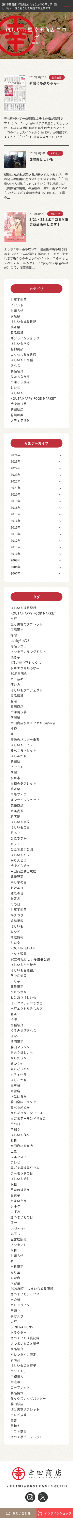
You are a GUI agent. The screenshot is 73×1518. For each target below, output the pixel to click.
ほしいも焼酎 (20, 1178)
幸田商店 (17, 706)
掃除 (14, 635)
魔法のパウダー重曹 (25, 739)
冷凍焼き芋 (19, 404)
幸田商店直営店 (22, 1146)
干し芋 (15, 981)
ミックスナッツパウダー (28, 1398)
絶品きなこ (19, 646)
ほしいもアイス (22, 745)
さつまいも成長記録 (25, 1338)
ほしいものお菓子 (23, 1365)
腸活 (14, 701)
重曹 (14, 1420)
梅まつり (17, 915)
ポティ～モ (19, 1074)
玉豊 (14, 1151)
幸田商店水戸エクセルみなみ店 (33, 723)
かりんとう (19, 860)
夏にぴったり (20, 1069)
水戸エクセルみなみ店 (27, 1008)
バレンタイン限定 (23, 1354)
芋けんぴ (17, 1316)
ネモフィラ (19, 794)
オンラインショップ (25, 338)
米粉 (14, 1250)
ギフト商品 (19, 1431)
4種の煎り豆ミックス (26, 662)
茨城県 (15, 316)
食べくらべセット (23, 750)
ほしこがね (19, 1080)
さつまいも (19, 1244)
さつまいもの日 (22, 1217)
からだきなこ (20, 1058)
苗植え (15, 1426)
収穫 (14, 1184)
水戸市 (15, 778)
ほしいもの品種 (22, 360)
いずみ (15, 1211)
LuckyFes (18, 1228)
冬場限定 (17, 629)
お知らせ (55, 153)
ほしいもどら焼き (23, 964)
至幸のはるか (20, 1189)
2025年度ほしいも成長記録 (30, 959)
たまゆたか (19, 1201)
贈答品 (15, 898)
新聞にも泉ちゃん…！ (46, 83)
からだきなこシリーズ (27, 1113)
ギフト (15, 844)
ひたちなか (19, 838)
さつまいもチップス (25, 1294)
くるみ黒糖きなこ (23, 1030)
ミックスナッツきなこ (27, 1003)
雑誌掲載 (17, 921)
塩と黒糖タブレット (25, 1409)
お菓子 (15, 1195)
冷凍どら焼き (20, 382)
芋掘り (15, 1129)
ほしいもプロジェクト (27, 690)
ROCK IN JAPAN (23, 948)
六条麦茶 (17, 811)
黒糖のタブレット (23, 783)
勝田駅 (15, 761)
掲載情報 (17, 937)
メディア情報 (20, 420)
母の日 (15, 904)
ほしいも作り (20, 1135)
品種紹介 (17, 1025)
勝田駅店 (17, 409)
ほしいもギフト (22, 855)
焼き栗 (15, 327)
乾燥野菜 (17, 415)
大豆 (14, 1321)
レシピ (15, 387)
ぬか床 (15, 1277)
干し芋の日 (19, 882)
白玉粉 (15, 1085)
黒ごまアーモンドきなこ (28, 1118)
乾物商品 (17, 349)
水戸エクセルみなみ (25, 668)
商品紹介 (17, 1349)
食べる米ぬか (20, 1107)
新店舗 (15, 816)
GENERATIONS (22, 1327)
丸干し (15, 1234)
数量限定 (17, 986)
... (63, 137)
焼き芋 (15, 657)
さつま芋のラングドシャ (28, 651)
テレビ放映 (19, 1415)
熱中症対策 (19, 975)
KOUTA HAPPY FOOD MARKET (33, 398)
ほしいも (17, 393)
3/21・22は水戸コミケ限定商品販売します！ (48, 222)
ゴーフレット (20, 1387)
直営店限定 (19, 1239)
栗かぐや (17, 1063)
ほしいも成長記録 (23, 608)
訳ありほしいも (22, 1052)
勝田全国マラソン (23, 1102)
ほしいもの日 (20, 827)
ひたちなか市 (20, 376)
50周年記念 (19, 673)
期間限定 (17, 1041)
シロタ (15, 942)
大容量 (15, 1283)
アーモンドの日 (22, 1173)
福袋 (14, 728)
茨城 (14, 772)
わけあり (17, 888)
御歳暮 (15, 1382)
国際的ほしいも (41, 159)
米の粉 (15, 1299)
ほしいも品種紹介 (23, 970)
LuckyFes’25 (20, 640)
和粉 (14, 1140)
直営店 (15, 1091)
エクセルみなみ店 (23, 354)
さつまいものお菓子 (25, 1343)
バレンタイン (20, 1305)
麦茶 (14, 1014)
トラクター (19, 1332)
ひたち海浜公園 (22, 849)
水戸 (14, 618)
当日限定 (17, 1266)
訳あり (15, 833)
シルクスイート (22, 1157)
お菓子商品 (19, 299)
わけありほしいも (23, 997)
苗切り (15, 1310)
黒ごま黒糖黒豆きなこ (27, 1168)
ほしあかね (19, 756)
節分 (14, 1222)
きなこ (15, 365)
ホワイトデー (20, 1371)
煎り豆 (15, 1272)
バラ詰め (17, 679)
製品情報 (56, 77)
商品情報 (17, 695)
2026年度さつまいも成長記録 (32, 1288)
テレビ (15, 1162)
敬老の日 (17, 893)
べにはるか (19, 1096)
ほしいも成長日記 (23, 321)
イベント (17, 305)
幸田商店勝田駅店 (23, 871)
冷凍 (14, 1019)
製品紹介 (17, 371)
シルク (15, 1206)
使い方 (15, 684)
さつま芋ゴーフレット (27, 1437)
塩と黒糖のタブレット (27, 624)
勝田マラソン (20, 1047)
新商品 (15, 1360)
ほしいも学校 (20, 343)
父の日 (15, 1124)
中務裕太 (17, 1376)
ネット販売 (19, 953)
